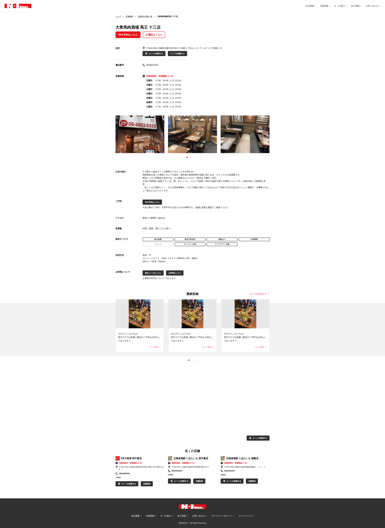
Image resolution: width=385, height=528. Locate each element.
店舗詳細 (146, 484)
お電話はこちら (154, 34)
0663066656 (124, 474)
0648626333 (152, 65)
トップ (118, 16)
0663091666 (177, 471)
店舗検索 (129, 16)
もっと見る (153, 347)
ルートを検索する (156, 53)
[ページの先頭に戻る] (376, 489)
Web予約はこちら (128, 34)
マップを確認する (177, 53)
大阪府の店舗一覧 (145, 16)
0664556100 (229, 471)
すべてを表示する (258, 293)
